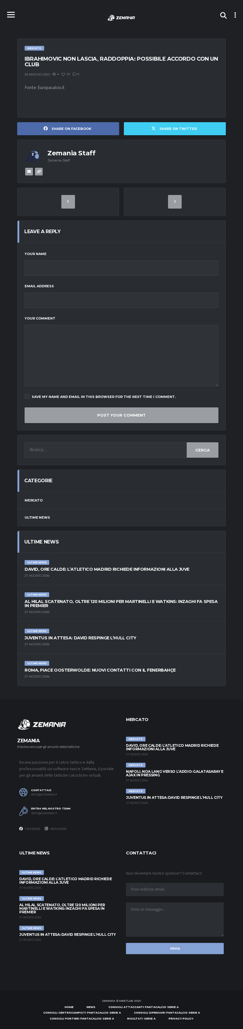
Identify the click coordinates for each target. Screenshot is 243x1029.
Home (69, 1007)
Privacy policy (181, 1018)
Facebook (32, 828)
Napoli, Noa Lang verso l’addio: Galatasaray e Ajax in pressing (174, 773)
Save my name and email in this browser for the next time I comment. (104, 397)
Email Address (39, 286)
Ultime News (37, 517)
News (91, 1007)
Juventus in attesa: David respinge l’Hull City (80, 638)
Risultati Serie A (141, 1018)
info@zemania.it (44, 794)
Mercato (33, 500)
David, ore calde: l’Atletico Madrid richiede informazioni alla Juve (107, 569)
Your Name (36, 254)
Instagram (57, 828)
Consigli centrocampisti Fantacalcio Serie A (82, 1012)
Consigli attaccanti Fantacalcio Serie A (143, 1007)
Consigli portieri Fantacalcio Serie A (82, 1018)
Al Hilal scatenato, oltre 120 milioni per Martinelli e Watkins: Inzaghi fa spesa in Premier (121, 603)
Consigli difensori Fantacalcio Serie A (167, 1012)
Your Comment (40, 318)
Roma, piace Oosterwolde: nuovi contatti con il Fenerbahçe (100, 670)
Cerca (202, 450)
